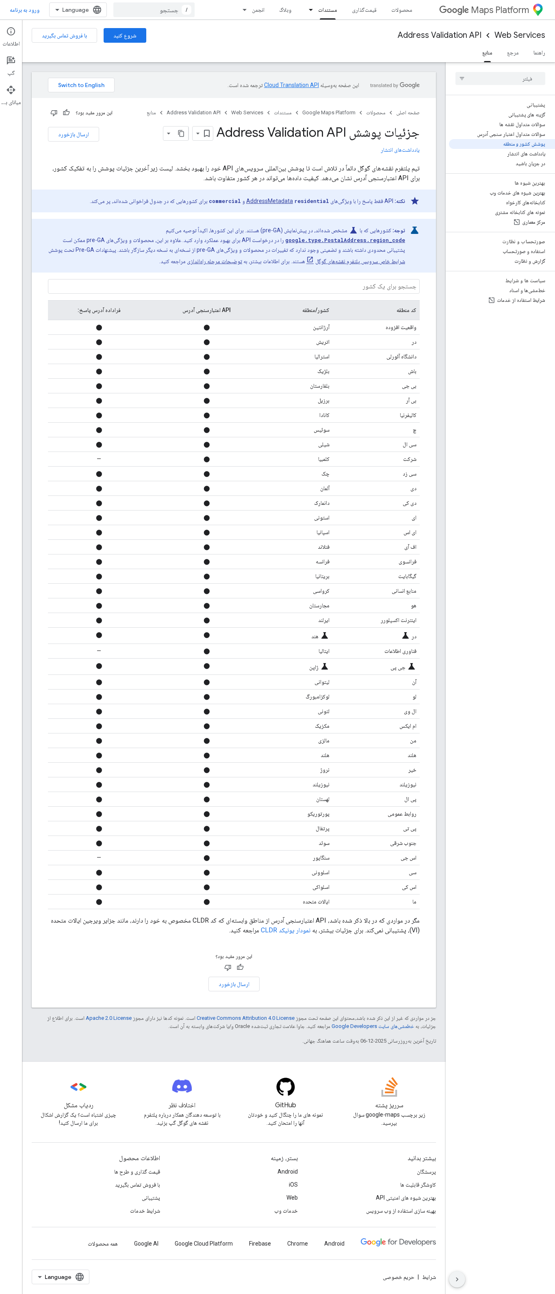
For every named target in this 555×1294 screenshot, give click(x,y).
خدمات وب (286, 1210)
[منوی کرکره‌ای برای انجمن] (242, 10)
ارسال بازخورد (73, 134)
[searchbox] (500, 78)
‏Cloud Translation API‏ (291, 85)
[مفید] (66, 113)
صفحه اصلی (408, 112)
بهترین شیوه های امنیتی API (406, 1197)
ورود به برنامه (24, 10)
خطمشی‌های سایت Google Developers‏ (373, 1026)
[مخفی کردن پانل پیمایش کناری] (457, 1279)
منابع (487, 52)
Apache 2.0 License (109, 1018)
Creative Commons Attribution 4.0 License (246, 1018)
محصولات (401, 9)
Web (292, 1197)
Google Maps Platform (329, 112)
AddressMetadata (269, 201)
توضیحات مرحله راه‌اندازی (214, 261)
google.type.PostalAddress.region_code (345, 240)
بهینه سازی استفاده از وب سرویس (401, 1210)
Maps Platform (500, 9)
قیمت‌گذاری (364, 9)
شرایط (429, 1277)
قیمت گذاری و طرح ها (137, 1171)
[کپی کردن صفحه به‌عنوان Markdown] (181, 133)
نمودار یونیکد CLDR (285, 930)
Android (288, 1171)
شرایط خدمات (145, 1210)
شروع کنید (125, 35)
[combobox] (154, 9)
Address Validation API (439, 35)
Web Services (519, 35)
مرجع (513, 52)
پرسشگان (426, 1171)
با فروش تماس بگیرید (64, 35)
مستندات (327, 9)
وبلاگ (285, 9)
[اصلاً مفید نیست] (54, 113)
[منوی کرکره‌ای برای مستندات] (308, 10)
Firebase (260, 1243)
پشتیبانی (151, 1197)
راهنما (539, 52)
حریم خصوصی (398, 1277)
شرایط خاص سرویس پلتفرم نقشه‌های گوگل (360, 261)
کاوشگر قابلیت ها (418, 1184)
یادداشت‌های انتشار (400, 149)
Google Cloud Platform (204, 1243)
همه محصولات (103, 1243)
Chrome (297, 1243)
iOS (293, 1184)
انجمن (258, 9)
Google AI (146, 1243)
